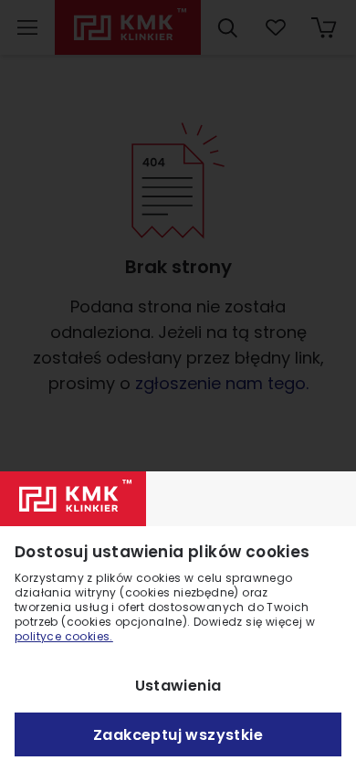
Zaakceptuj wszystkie (178, 734)
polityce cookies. (64, 636)
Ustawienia (178, 685)
